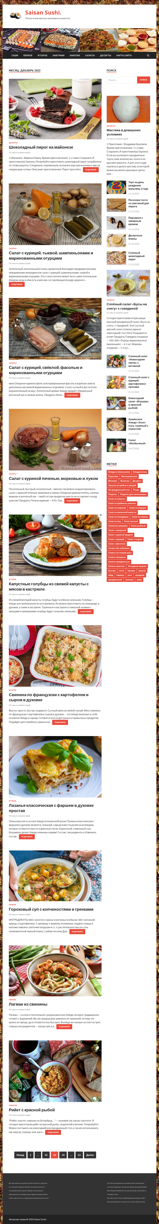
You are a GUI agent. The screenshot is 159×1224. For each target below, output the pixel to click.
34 (63, 1154)
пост (129, 575)
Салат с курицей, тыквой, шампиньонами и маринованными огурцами (51, 255)
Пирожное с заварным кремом (135, 221)
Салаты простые (116, 566)
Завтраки (58, 55)
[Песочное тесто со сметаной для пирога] (116, 210)
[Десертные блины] (116, 246)
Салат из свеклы (140, 516)
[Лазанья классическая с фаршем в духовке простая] (55, 768)
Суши (14, 55)
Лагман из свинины (28, 1004)
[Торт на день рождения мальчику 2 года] (116, 192)
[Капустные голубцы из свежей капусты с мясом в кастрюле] (55, 546)
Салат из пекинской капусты (122, 512)
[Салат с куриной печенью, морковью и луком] (55, 441)
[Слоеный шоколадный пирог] (116, 263)
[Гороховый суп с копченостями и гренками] (55, 877)
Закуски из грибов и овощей (122, 485)
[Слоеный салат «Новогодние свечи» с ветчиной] (116, 367)
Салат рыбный (138, 525)
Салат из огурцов (137, 508)
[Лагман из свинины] (55, 972)
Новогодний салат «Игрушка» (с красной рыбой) (138, 403)
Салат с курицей (116, 539)
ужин (139, 579)
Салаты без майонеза (118, 548)
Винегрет (112, 481)
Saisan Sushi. (43, 12)
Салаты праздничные (119, 561)
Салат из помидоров (118, 516)
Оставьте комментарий (19, 152)
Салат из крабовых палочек (122, 503)
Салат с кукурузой (117, 530)
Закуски (75, 55)
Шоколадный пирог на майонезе (41, 147)
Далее (90, 1154)
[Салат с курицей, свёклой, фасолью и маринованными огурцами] (55, 330)
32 (46, 1154)
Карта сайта (124, 55)
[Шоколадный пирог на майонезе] (55, 110)
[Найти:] (128, 79)
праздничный (115, 579)
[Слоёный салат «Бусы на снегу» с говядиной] (128, 297)
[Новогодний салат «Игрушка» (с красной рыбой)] (116, 409)
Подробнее (90, 170)
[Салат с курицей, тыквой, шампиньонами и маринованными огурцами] (55, 215)
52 (79, 1154)
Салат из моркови (117, 508)
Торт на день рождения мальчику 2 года (138, 185)
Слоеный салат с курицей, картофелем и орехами (138, 382)
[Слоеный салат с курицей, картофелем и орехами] (116, 388)
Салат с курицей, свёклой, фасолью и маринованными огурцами (45, 370)
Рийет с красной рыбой (32, 1109)
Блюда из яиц (140, 472)
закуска (142, 570)
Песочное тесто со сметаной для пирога (138, 203)
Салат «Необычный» (137, 442)
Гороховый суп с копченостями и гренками (51, 909)
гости (121, 570)
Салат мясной (131, 521)
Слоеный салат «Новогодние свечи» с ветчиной (138, 361)
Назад (20, 1154)
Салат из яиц (114, 521)
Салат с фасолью (116, 543)
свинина (129, 579)
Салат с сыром (134, 539)
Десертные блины (135, 237)
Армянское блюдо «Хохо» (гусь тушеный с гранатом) (138, 424)
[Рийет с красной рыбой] (55, 1072)
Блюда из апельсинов (119, 472)
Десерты (105, 55)
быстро (112, 570)
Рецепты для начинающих (133, 494)
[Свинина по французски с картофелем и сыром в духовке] (55, 657)
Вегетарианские (129, 476)
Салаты (90, 55)
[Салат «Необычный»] (116, 451)
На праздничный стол (119, 490)
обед (110, 575)
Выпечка (124, 481)
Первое (27, 55)
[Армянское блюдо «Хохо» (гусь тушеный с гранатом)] (116, 429)
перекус (120, 575)
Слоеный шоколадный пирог (136, 256)
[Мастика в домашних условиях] (128, 123)
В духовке (113, 476)
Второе (42, 55)
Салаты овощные (117, 557)
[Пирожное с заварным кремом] (116, 228)
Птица (136, 490)
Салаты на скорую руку (119, 552)
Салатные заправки (118, 525)
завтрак (131, 570)
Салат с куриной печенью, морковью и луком (53, 478)
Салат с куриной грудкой (120, 534)
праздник (140, 575)
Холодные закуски (137, 566)
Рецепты (112, 494)
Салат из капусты (116, 499)
